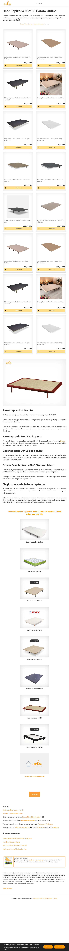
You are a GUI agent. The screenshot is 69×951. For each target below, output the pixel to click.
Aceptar (48, 947)
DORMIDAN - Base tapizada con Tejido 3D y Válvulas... (50, 221)
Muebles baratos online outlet (34, 776)
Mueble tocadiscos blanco (11, 842)
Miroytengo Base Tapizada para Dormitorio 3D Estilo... (17, 99)
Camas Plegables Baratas (31, 817)
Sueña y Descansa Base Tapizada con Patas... (50, 98)
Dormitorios (28, 24)
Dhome (62, 441)
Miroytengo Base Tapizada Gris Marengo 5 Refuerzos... (17, 139)
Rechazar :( (59, 947)
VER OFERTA (19, 65)
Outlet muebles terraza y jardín (13, 810)
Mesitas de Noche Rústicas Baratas (15, 849)
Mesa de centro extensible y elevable (15, 845)
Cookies (55, 898)
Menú (40, 3)
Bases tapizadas (38, 24)
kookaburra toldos (28, 820)
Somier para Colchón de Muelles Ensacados (17, 838)
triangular (40, 827)
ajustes (5, 949)
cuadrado (55, 827)
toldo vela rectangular (22, 827)
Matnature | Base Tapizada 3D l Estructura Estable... (17, 180)
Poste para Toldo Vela (45, 824)
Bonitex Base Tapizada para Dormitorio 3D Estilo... (17, 58)
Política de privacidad (46, 898)
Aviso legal (36, 898)
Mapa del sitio (7, 888)
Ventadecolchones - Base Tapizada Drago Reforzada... (50, 58)
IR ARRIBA (34, 794)
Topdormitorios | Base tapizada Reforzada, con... (17, 221)
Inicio (22, 24)
